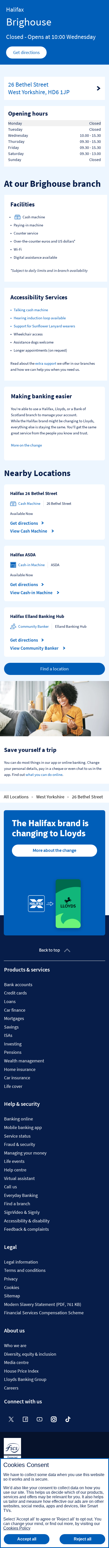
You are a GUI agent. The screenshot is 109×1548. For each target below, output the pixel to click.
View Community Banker (35, 648)
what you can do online (44, 774)
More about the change (54, 850)
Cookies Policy (16, 1528)
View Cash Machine (29, 531)
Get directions (30, 53)
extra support (45, 363)
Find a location (54, 669)
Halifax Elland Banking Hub (37, 616)
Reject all (82, 1539)
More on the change (26, 445)
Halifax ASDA (22, 555)
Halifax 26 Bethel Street (33, 493)
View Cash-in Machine (31, 592)
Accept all (26, 1539)
